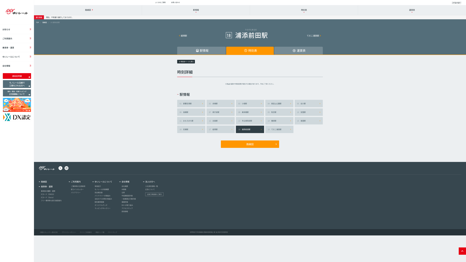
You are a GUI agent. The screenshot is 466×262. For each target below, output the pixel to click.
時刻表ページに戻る (187, 62)
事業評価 (125, 202)
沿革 (123, 192)
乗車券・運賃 (8, 47)
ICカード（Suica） (47, 197)
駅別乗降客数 (99, 202)
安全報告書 (99, 192)
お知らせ (6, 29)
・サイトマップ (112, 232)
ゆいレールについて (11, 56)
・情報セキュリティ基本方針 (48, 232)
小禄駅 (242, 103)
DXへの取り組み (127, 205)
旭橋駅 (184, 112)
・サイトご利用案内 (85, 232)
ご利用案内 (7, 38)
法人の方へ (150, 181)
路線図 (250, 144)
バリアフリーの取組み (102, 195)
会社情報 (6, 65)
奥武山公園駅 (274, 103)
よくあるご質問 (160, 2)
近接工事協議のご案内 (154, 194)
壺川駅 (301, 103)
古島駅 (213, 120)
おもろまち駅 (186, 120)
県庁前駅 (214, 112)
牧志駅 (272, 112)
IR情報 (124, 189)
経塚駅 (184, 35)
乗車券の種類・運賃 (48, 191)
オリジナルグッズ (101, 205)
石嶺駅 (184, 129)
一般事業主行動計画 (129, 199)
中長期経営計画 (127, 195)
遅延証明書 (17, 75)
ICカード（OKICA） (48, 194)
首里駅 (301, 120)
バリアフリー (75, 192)
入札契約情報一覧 (151, 186)
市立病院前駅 (245, 120)
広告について (150, 189)
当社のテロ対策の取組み (103, 199)
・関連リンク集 (99, 232)
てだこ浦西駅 (313, 35)
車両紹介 (98, 186)
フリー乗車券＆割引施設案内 (51, 200)
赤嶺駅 (213, 103)
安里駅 (301, 112)
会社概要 (125, 186)
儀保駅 (272, 120)
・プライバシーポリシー (68, 232)
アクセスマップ (127, 208)
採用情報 (125, 211)
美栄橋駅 (243, 112)
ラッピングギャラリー (102, 208)
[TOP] (37, 22)
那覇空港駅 (186, 103)
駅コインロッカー (77, 189)
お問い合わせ (175, 2)
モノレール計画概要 (102, 189)
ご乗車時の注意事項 (78, 186)
